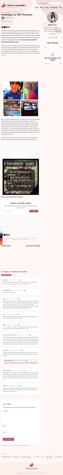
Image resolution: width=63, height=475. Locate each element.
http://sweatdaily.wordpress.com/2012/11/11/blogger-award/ (16, 283)
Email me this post (7, 21)
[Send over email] (9, 27)
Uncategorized (19, 239)
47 (27, 239)
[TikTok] (47, 3)
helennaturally (7, 370)
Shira (4, 324)
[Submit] (60, 3)
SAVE (34, 211)
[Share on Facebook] (2, 27)
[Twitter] (45, 3)
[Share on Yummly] (1, 241)
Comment (5, 410)
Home (36, 7)
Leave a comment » (6, 275)
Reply (24, 290)
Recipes (47, 7)
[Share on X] (4, 27)
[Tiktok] (56, 37)
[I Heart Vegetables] (13, 5)
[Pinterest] (41, 3)
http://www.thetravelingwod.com (12, 304)
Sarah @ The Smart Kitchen (10, 334)
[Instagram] (39, 3)
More (60, 7)
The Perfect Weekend (33, 245)
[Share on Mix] (1, 244)
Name (4, 426)
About (41, 7)
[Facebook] (43, 3)
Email (4, 432)
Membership (53, 7)
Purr (34, 469)
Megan (4, 298)
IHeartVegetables (8, 360)
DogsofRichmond (7, 290)
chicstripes (6, 350)
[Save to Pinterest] (7, 27)
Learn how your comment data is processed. (21, 445)
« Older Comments (6, 396)
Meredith (5, 385)
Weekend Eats (6, 245)
